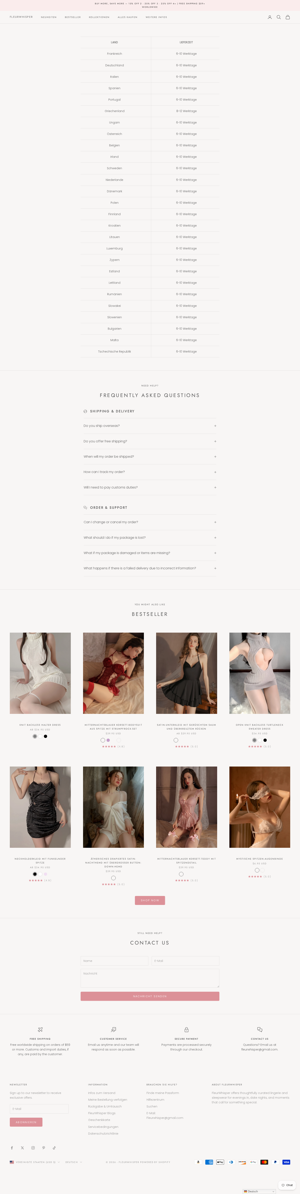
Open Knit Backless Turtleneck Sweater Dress (259, 726)
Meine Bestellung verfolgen (107, 1100)
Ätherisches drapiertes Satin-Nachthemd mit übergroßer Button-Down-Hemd (113, 862)
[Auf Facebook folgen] (12, 1148)
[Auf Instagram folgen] (33, 1148)
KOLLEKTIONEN (99, 17)
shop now (150, 900)
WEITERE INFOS (156, 17)
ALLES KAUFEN (128, 17)
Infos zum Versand (101, 1093)
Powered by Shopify (155, 1162)
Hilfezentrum (155, 1100)
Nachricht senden (150, 996)
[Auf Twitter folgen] (22, 1148)
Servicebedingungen (103, 1127)
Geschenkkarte (99, 1120)
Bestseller (73, 17)
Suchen (152, 1106)
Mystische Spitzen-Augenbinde (259, 858)
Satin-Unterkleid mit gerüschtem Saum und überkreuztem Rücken (186, 726)
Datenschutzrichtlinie (103, 1134)
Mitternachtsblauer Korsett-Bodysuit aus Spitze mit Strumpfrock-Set (113, 726)
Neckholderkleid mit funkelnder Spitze (40, 860)
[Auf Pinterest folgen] (44, 1148)
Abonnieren (26, 1122)
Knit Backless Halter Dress (40, 725)
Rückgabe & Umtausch (105, 1106)
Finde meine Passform (163, 1093)
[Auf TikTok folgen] (54, 1148)
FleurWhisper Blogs (102, 1113)
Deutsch (72, 1162)
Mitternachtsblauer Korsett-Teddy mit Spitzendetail (186, 860)
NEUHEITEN (49, 17)
